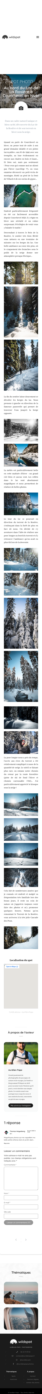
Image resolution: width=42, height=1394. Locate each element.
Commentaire (10, 1165)
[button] (38, 37)
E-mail (7, 1202)
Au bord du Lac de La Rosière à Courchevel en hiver (21, 91)
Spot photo (21, 81)
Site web (7, 1212)
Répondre (7, 1143)
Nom (6, 1193)
